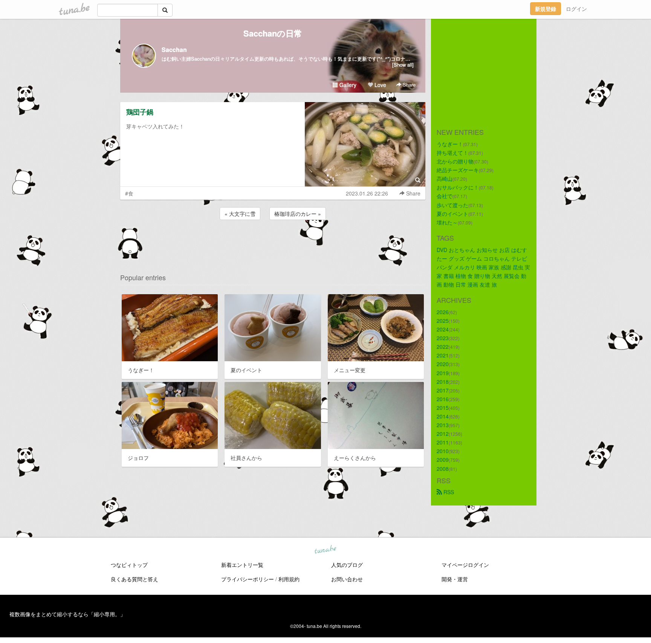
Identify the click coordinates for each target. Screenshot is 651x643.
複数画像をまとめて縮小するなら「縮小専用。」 (67, 614)
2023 (443, 338)
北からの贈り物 (455, 161)
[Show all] (403, 64)
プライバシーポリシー (247, 579)
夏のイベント (452, 213)
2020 (443, 364)
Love (379, 85)
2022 (443, 346)
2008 (443, 468)
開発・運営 (455, 579)
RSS (448, 492)
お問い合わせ (347, 579)
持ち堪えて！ (452, 152)
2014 (443, 416)
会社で (444, 196)
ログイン (576, 8)
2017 (443, 390)
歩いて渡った (452, 205)
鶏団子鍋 (139, 112)
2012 (443, 433)
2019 (443, 373)
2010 (443, 451)
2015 (443, 407)
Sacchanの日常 (272, 33)
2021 (443, 355)
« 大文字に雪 (240, 213)
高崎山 (444, 178)
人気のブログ (347, 564)
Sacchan (174, 49)
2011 (443, 442)
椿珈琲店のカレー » (297, 213)
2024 (443, 329)
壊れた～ (447, 222)
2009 (443, 459)
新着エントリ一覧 (242, 564)
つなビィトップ (129, 564)
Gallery (347, 85)
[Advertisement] (272, 242)
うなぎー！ (450, 144)
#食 (129, 193)
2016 (443, 399)
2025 (443, 320)
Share (408, 84)
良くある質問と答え (134, 579)
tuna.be (325, 550)
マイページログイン (465, 564)
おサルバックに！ (458, 187)
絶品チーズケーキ (458, 170)
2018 (443, 381)
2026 (443, 312)
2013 (443, 425)
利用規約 (289, 579)
